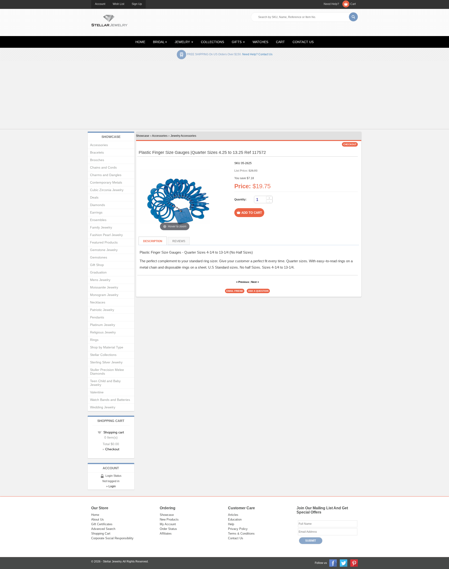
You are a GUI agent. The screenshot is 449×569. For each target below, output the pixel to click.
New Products (169, 519)
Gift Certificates (101, 524)
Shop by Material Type (106, 347)
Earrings (96, 212)
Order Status (168, 529)
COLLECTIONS (212, 42)
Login (112, 486)
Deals (94, 197)
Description (152, 241)
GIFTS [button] (237, 42)
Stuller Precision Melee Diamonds (107, 371)
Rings (94, 340)
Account (100, 4)
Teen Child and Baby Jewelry (105, 383)
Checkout (112, 449)
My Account (168, 524)
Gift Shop (97, 265)
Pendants (97, 317)
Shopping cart (113, 432)
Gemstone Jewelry (104, 250)
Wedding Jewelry (102, 407)
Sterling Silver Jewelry (106, 362)
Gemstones (98, 257)
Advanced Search (103, 529)
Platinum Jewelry (102, 325)
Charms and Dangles (105, 175)
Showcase (142, 135)
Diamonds (97, 205)
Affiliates (166, 533)
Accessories (159, 135)
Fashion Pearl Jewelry (106, 235)
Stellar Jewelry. (112, 561)
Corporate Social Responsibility (112, 538)
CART (280, 42)
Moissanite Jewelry (104, 287)
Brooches (97, 160)
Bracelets (97, 152)
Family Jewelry (101, 227)
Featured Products (104, 242)
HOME (140, 42)
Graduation (98, 272)
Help (231, 524)
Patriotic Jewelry (102, 310)
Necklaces (97, 302)
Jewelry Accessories (183, 135)
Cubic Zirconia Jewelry (106, 190)
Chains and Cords (103, 167)
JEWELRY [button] (183, 42)
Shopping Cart (100, 533)
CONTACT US (303, 42)
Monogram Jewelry (104, 295)
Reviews (178, 241)
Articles (233, 515)
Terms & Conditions (241, 533)
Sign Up (137, 4)
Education (235, 519)
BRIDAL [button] (159, 42)
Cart (353, 4)
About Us (97, 519)
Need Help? (331, 4)
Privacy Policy (238, 529)
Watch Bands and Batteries (110, 400)
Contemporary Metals (106, 182)
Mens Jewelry (100, 280)
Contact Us (235, 538)
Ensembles (98, 220)
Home (95, 515)
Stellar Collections (103, 355)
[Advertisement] (224, 96)
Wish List (118, 4)
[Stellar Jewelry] (109, 20)
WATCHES (260, 42)
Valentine (97, 392)
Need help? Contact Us (257, 54)
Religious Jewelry (103, 332)
